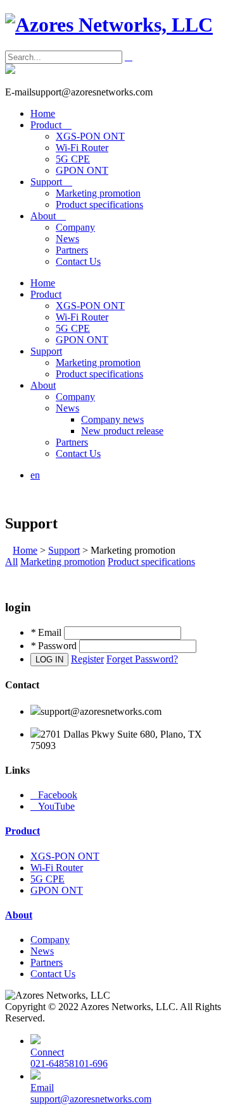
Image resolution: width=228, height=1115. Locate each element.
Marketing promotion (98, 193)
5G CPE (73, 159)
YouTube (52, 806)
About (48, 215)
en (35, 475)
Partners (72, 250)
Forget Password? (142, 659)
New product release (122, 430)
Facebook (53, 794)
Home (42, 113)
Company (75, 227)
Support (51, 181)
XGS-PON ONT (90, 136)
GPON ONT (82, 170)
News (67, 238)
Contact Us (78, 261)
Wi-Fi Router (82, 147)
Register (87, 659)
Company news (112, 419)
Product (51, 124)
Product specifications (99, 204)
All (11, 561)
